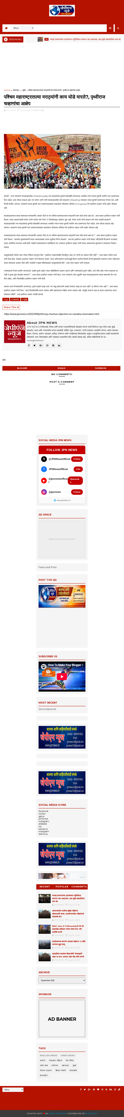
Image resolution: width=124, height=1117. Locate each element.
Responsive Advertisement (62, 539)
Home (7, 90)
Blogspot (91, 1113)
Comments (79, 886)
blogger (22, 368)
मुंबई (31, 39)
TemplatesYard (57, 1113)
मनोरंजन (55, 1065)
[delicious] (119, 1089)
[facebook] (81, 1089)
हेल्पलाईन (44, 1075)
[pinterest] (94, 1089)
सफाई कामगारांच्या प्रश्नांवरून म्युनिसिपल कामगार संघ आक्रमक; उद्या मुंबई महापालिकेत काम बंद (69, 39)
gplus (41, 816)
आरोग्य (42, 1060)
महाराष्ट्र (16, 90)
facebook (100, 368)
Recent (45, 886)
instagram (44, 821)
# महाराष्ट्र (15, 299)
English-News (48, 1055)
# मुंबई (24, 299)
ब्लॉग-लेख (44, 1065)
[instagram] (115, 1089)
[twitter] (84, 1089)
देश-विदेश (70, 1060)
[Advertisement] (61, 66)
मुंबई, (42, 110)
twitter (42, 813)
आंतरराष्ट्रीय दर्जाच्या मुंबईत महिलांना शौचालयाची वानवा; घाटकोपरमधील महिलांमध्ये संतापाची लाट (68, 913)
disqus (61, 368)
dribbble (43, 824)
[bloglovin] (98, 1089)
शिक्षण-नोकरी (61, 1070)
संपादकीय (73, 1070)
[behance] (111, 1089)
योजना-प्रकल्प (46, 1070)
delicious (43, 834)
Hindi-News (68, 1055)
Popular (62, 886)
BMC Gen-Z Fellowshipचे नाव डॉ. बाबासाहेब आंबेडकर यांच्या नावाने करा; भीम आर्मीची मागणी (68, 929)
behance (43, 829)
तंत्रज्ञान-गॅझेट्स (55, 1060)
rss (40, 826)
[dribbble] (102, 1089)
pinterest (43, 818)
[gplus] (89, 1089)
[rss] (106, 1089)
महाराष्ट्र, (37, 110)
